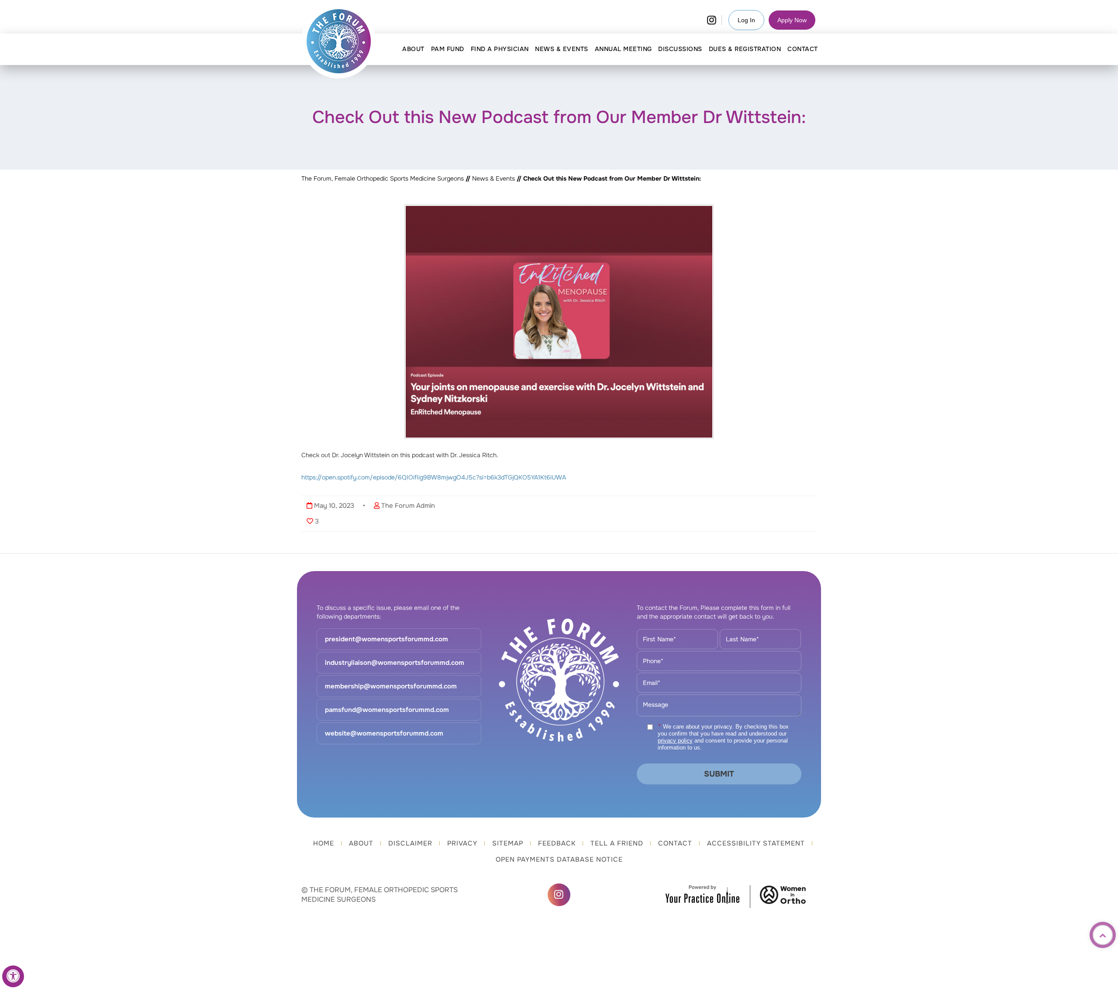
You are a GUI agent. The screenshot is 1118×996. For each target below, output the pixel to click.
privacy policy (675, 740)
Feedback (557, 843)
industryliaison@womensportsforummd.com (394, 662)
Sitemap (507, 843)
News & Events (494, 178)
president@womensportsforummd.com (386, 639)
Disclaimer (410, 843)
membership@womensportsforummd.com (391, 686)
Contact (675, 843)
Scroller (1103, 935)
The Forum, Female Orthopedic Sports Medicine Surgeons (382, 178)
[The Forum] (338, 41)
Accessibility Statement (756, 843)
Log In (746, 20)
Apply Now (792, 20)
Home (323, 843)
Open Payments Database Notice (559, 859)
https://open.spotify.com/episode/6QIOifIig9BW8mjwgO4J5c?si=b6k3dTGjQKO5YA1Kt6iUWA (433, 477)
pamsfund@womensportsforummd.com (387, 709)
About (361, 843)
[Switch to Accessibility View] (13, 976)
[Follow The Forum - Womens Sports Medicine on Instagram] (711, 20)
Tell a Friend (616, 843)
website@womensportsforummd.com (384, 733)
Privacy (462, 843)
